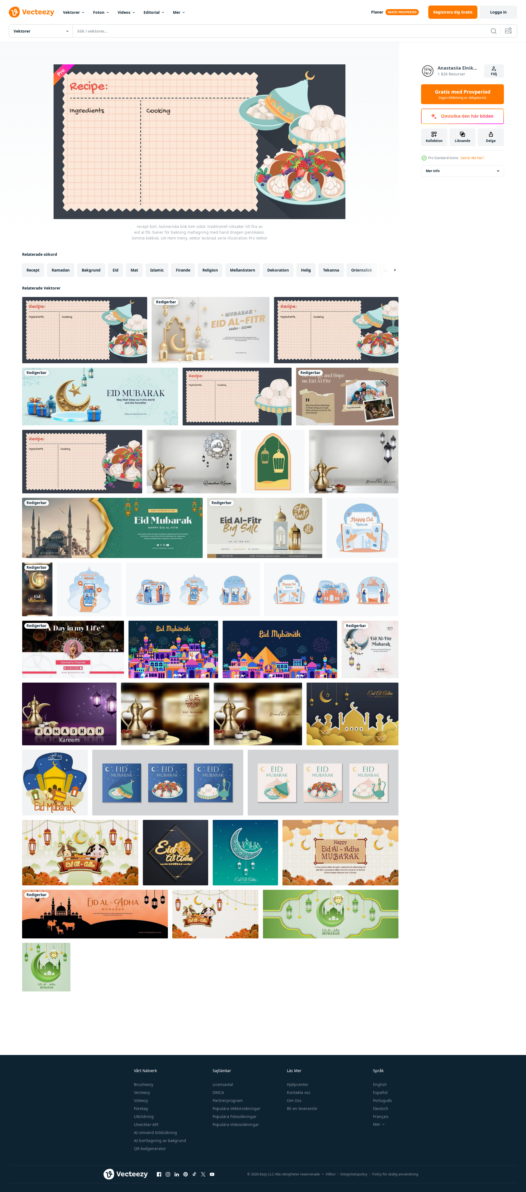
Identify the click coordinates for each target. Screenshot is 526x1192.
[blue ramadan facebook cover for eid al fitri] (100, 396)
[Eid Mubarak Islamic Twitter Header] (112, 528)
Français (380, 1116)
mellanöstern (242, 270)
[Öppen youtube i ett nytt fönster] (212, 1174)
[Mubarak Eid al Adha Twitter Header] (95, 914)
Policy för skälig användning (395, 1174)
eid (115, 270)
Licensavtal (223, 1084)
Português (382, 1100)
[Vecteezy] (31, 12)
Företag (141, 1108)
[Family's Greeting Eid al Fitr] (347, 396)
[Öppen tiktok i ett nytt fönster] (194, 1174)
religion (210, 270)
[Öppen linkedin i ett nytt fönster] (177, 1174)
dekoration (278, 270)
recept (33, 270)
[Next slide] (390, 270)
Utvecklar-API (146, 1124)
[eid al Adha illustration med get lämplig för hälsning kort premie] (80, 852)
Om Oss (294, 1100)
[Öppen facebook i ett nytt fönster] (159, 1174)
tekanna (331, 270)
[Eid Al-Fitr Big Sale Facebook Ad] (264, 528)
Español (380, 1092)
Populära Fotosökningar (235, 1116)
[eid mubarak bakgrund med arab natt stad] (173, 649)
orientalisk (361, 270)
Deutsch (380, 1108)
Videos (124, 12)
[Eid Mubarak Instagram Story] (37, 589)
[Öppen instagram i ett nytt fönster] (168, 1174)
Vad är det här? (472, 158)
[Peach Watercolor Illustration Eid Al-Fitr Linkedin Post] (370, 649)
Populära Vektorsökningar (236, 1108)
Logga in (498, 12)
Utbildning (144, 1116)
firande (183, 270)
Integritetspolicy (354, 1174)
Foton (98, 12)
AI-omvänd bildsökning (155, 1132)
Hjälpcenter (297, 1084)
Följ (494, 74)
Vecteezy (142, 1092)
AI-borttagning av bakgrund (160, 1140)
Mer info (433, 171)
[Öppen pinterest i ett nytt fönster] (185, 1174)
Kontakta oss (298, 1092)
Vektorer (71, 12)
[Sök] (493, 31)
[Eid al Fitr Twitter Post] (210, 330)
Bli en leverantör (302, 1108)
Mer (176, 12)
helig (306, 270)
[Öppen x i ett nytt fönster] (203, 1174)
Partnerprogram (228, 1100)
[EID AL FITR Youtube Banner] (73, 649)
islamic (157, 270)
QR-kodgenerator (150, 1148)
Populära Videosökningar (236, 1124)
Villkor (331, 1174)
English (380, 1084)
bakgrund (91, 270)
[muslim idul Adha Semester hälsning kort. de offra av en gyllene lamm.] (175, 852)
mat (134, 270)
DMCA (218, 1092)
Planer (377, 12)
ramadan (61, 270)
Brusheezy (143, 1084)
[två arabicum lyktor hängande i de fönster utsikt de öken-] (273, 461)
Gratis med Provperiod (462, 94)
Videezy (141, 1100)
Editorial (152, 12)
